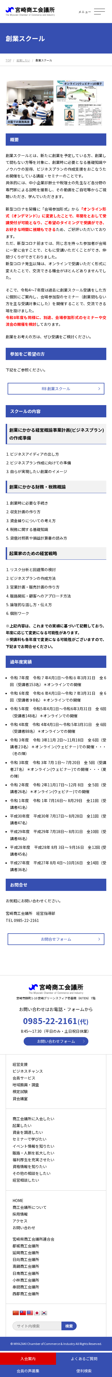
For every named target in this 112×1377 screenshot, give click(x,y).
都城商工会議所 (26, 1245)
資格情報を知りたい (30, 1166)
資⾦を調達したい (28, 1132)
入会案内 (28, 1358)
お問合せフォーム (56, 939)
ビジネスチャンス (28, 1071)
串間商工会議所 (26, 1287)
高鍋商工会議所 (26, 1266)
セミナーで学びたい (29, 1139)
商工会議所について (30, 1207)
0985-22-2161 (56, 1021)
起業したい (22, 1125)
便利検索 (84, 1370)
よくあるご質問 (84, 1358)
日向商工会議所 (26, 1259)
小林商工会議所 (26, 1280)
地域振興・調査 (26, 1084)
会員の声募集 (28, 1370)
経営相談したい (26, 1180)
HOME (18, 1200)
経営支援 (20, 1064)
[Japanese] (37, 1313)
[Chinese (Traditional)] (23, 1313)
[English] (30, 1313)
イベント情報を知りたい (33, 1146)
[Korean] (44, 1313)
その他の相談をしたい (32, 1173)
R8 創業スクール (56, 388)
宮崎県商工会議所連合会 (33, 1239)
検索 (69, 1326)
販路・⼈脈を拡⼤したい (33, 1153)
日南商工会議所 (26, 1273)
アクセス (20, 1220)
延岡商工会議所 (26, 1252)
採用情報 (20, 1214)
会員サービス (24, 1078)
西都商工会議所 (26, 1293)
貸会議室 (20, 1098)
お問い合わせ (24, 1227)
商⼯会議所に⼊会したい (33, 1118)
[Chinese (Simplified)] (16, 1313)
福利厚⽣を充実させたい (33, 1159)
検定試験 (20, 1091)
